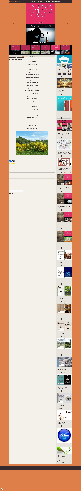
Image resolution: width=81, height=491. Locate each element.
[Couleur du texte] (15, 199)
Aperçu (26, 199)
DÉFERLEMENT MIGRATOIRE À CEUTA (59, 89)
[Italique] (11, 199)
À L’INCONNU (61, 426)
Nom (10, 189)
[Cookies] (2, 489)
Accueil (32, 1)
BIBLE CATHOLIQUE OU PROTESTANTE (63, 112)
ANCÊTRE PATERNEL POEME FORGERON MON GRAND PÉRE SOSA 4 (64, 373)
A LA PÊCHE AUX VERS (62, 337)
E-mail (10, 192)
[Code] (23, 199)
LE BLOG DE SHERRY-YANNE (38, 1)
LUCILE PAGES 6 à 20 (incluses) (62, 247)
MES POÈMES (14, 77)
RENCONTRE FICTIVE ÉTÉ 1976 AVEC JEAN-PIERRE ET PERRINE (64, 190)
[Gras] (10, 199)
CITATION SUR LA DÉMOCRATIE (61, 444)
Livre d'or (45, 1)
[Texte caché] (19, 199)
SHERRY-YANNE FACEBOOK (56, 1)
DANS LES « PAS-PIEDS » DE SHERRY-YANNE (64, 155)
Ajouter (11, 214)
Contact (49, 1)
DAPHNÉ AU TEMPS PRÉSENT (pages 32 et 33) (64, 228)
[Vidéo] (21, 199)
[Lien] (18, 199)
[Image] (20, 199)
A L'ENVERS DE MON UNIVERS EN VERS (23, 77)
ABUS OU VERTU (61, 354)
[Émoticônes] (24, 199)
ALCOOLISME (61, 319)
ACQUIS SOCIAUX (61, 283)
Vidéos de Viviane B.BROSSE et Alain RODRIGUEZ (63, 465)
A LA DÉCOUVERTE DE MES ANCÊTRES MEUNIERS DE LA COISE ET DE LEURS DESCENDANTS (64, 174)
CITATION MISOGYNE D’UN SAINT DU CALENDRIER (64, 89)
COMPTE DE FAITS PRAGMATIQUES (62, 266)
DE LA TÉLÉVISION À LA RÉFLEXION (69, 90)
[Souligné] (12, 199)
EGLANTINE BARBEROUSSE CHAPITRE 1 (63, 209)
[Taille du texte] (13, 199)
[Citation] (16, 199)
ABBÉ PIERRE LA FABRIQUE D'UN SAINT (63, 136)
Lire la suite (59, 94)
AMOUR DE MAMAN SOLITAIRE (62, 409)
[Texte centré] (17, 199)
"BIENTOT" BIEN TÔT (62, 390)
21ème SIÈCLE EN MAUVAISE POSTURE (64, 302)
